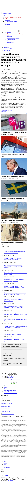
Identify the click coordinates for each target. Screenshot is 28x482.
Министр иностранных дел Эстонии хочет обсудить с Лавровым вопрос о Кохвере (15, 293)
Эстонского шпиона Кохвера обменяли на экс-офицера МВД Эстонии (15, 280)
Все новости (4, 111)
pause (5, 463)
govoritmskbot (10, 376)
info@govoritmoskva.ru (14, 379)
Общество (6, 47)
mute (5, 464)
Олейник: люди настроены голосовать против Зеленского (12, 349)
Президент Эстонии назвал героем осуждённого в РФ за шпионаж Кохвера (14, 287)
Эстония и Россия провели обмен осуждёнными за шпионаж (13, 259)
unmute (5, 465)
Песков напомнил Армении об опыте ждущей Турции (12, 364)
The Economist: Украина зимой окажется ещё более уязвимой (13, 354)
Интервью (7, 20)
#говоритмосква (8, 50)
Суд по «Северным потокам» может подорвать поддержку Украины (12, 345)
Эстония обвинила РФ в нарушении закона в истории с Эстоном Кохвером (15, 326)
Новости (6, 15)
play (5, 461)
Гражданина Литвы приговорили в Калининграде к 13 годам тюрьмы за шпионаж (13, 266)
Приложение (10, 42)
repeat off (6, 475)
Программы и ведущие (11, 21)
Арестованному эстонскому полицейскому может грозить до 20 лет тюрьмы (15, 333)
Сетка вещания (9, 22)
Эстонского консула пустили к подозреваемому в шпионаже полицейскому (15, 313)
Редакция (7, 24)
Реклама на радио (5, 406)
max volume (7, 467)
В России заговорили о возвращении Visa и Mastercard (14, 359)
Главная (3, 44)
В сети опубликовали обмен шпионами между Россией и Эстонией (14, 252)
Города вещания (5, 408)
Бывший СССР (8, 48)
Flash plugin (10, 480)
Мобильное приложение (10, 393)
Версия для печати (7, 110)
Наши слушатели (5, 411)
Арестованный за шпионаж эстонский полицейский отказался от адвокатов (14, 307)
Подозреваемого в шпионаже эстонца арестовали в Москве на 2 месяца (14, 340)
